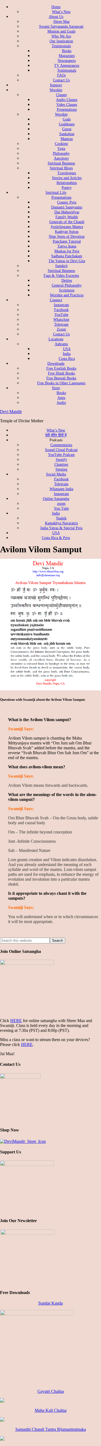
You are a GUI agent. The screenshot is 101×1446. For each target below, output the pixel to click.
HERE (16, 1020)
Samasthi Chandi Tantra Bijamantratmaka (50, 1429)
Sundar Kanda (50, 1303)
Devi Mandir (11, 411)
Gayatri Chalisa (50, 1391)
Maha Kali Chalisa (51, 1410)
